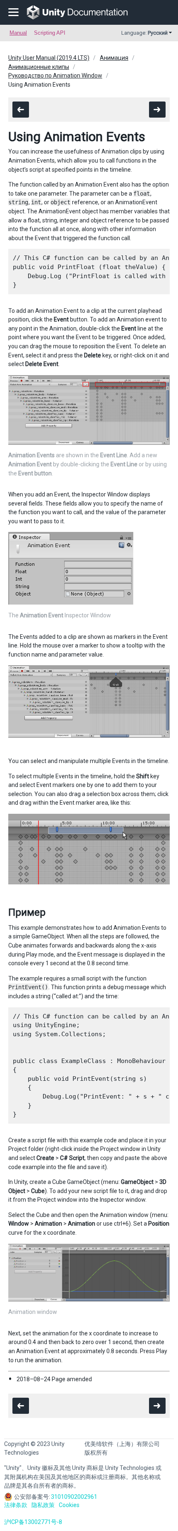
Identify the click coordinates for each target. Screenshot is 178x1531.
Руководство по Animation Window (55, 75)
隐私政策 (43, 1505)
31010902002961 (74, 1496)
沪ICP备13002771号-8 (33, 1522)
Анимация (114, 57)
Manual (18, 33)
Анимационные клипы (38, 67)
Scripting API (49, 33)
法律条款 (15, 1505)
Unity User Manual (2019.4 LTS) (48, 57)
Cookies (69, 1505)
